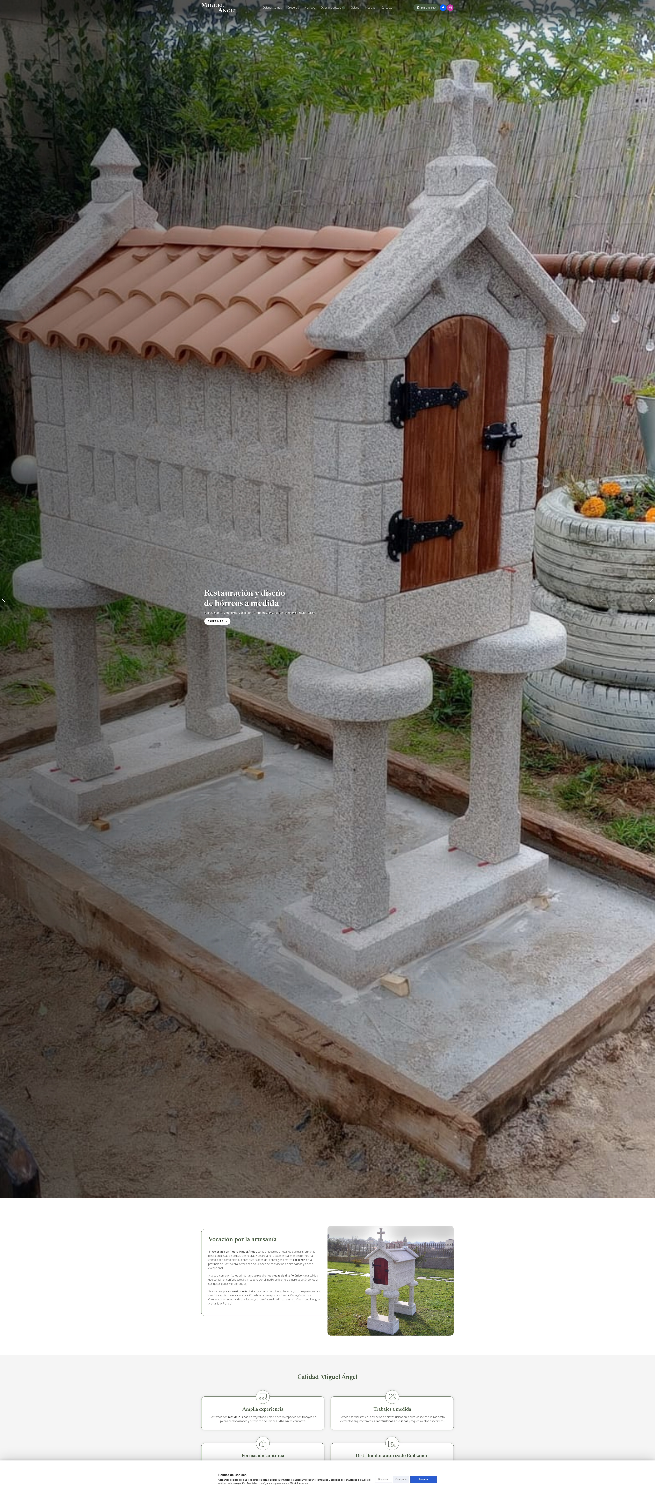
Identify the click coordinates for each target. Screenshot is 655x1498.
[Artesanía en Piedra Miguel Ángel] (219, 7)
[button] (4, 599)
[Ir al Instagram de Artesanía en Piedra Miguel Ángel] (450, 7)
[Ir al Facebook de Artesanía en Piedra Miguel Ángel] (443, 7)
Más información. (299, 1483)
